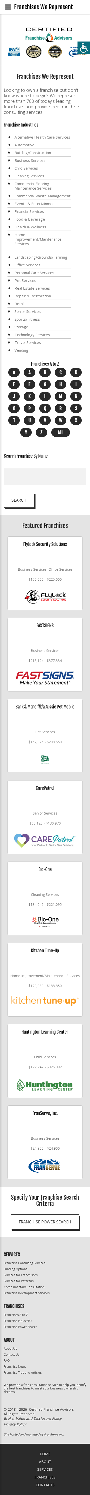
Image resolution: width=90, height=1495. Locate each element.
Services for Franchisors (21, 1275)
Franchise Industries (18, 1321)
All (60, 432)
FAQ (7, 1360)
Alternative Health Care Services (42, 137)
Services (45, 1469)
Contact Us (11, 1354)
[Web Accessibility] (84, 48)
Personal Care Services (34, 272)
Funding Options (15, 1269)
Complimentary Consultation (24, 1287)
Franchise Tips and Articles (23, 1372)
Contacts (45, 1484)
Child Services (26, 168)
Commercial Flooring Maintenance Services (33, 186)
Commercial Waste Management (42, 195)
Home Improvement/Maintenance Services (38, 239)
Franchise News (15, 1366)
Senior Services (27, 311)
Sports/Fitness (27, 319)
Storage (21, 326)
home (45, 1453)
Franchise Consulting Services (24, 1263)
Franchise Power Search (45, 1222)
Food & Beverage (29, 219)
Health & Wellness (30, 226)
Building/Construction (32, 152)
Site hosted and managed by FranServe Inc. (34, 1434)
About (45, 1461)
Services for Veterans (19, 1281)
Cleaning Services (29, 175)
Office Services (27, 264)
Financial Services (29, 211)
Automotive (24, 144)
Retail (19, 303)
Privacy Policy (15, 1424)
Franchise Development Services (27, 1293)
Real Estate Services (32, 288)
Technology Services (32, 334)
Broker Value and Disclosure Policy (33, 1418)
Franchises (45, 1477)
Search (19, 500)
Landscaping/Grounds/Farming (40, 257)
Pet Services (25, 280)
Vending (21, 350)
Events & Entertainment (35, 203)
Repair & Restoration (32, 295)
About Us (10, 1348)
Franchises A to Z (16, 1315)
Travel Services (27, 342)
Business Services (30, 160)
